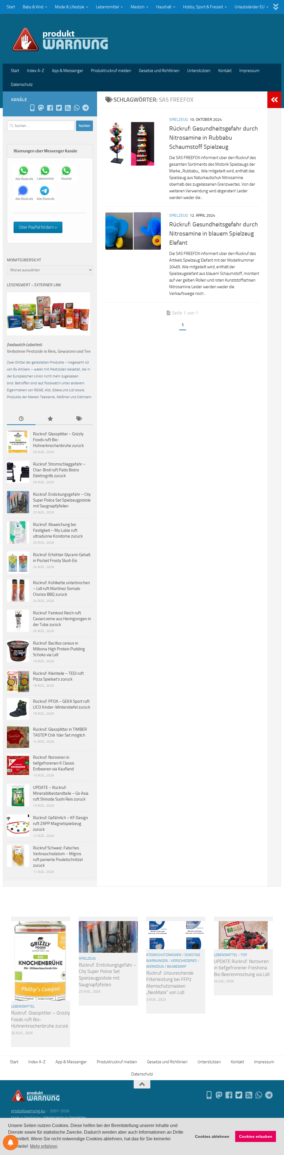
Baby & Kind (33, 6)
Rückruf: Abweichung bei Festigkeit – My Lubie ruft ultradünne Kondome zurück (58, 530)
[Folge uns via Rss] (67, 107)
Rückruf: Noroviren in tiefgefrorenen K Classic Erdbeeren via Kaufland (54, 763)
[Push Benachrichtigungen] (10, 1142)
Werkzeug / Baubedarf (166, 966)
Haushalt (163, 6)
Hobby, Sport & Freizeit (203, 6)
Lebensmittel (107, 6)
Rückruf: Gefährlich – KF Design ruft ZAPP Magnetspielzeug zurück (60, 823)
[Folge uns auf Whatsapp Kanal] (76, 107)
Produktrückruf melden (111, 70)
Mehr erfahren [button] (43, 1146)
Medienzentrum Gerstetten (65, 1117)
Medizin (137, 6)
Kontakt (225, 70)
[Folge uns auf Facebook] (50, 107)
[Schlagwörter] (78, 419)
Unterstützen (199, 70)
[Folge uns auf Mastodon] (41, 107)
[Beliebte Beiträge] (50, 419)
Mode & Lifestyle (69, 6)
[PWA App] (32, 107)
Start (11, 6)
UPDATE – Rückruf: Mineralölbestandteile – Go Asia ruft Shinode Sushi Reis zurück (60, 793)
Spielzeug (178, 119)
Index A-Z (35, 70)
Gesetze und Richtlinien (159, 70)
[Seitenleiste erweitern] (274, 99)
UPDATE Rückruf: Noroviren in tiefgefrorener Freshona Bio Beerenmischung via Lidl (242, 968)
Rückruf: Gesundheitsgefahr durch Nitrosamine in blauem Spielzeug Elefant (213, 233)
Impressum (249, 70)
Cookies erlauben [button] (255, 1136)
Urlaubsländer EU (250, 6)
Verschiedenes (184, 961)
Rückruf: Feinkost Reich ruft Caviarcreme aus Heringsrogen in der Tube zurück (62, 618)
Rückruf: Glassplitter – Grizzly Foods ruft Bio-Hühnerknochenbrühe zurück (58, 439)
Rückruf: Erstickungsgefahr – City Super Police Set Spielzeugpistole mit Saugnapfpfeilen (62, 500)
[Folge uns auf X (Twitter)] (58, 107)
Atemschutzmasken (163, 955)
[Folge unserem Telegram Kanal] (85, 107)
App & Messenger (67, 70)
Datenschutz (22, 84)
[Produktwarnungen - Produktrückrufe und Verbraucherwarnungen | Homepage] (60, 39)
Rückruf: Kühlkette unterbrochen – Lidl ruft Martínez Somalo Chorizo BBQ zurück (61, 588)
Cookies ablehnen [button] (212, 1136)
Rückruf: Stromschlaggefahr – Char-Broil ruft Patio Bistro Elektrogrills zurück (59, 470)
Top (243, 955)
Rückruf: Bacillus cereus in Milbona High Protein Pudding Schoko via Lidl (59, 649)
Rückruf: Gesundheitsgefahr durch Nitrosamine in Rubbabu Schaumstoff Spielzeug (213, 137)
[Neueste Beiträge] (21, 419)
